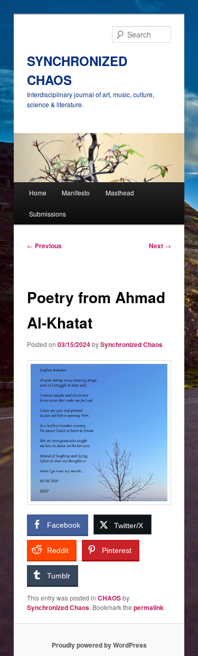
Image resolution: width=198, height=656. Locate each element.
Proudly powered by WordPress (99, 645)
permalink (149, 607)
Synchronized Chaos (131, 344)
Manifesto (76, 192)
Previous (44, 245)
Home (37, 192)
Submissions (47, 213)
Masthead (120, 192)
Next (160, 245)
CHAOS (109, 598)
